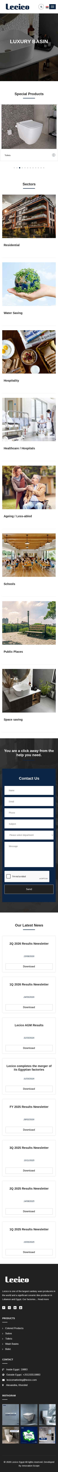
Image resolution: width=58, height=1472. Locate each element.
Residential (12, 245)
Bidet (8, 1349)
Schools (9, 584)
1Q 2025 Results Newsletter (29, 1229)
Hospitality (11, 380)
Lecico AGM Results (29, 1025)
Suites (8, 1333)
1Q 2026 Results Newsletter (29, 984)
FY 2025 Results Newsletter (29, 1106)
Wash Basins (12, 1344)
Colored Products (14, 1328)
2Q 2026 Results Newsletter (29, 943)
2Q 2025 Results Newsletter (29, 1188)
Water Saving (13, 313)
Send (29, 889)
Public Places (13, 651)
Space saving (13, 719)
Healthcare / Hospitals (19, 448)
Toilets (8, 1338)
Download (29, 966)
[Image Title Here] (10, 1414)
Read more (43, 1299)
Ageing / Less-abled (18, 516)
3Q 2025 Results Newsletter (29, 1147)
